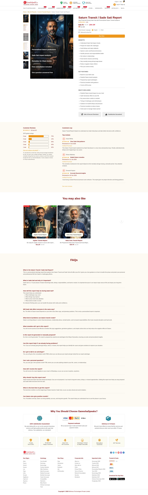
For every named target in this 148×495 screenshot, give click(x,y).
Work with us (78, 465)
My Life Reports (32, 12)
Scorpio (25, 475)
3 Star (24, 141)
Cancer (25, 467)
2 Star (24, 144)
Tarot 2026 (94, 471)
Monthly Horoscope (45, 475)
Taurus (24, 463)
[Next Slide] (121, 221)
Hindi (102, 30)
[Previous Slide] (26, 221)
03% (52, 144)
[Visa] (117, 471)
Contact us (77, 463)
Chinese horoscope (45, 484)
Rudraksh (60, 467)
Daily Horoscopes (44, 471)
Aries (24, 461)
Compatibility (43, 479)
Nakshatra (42, 481)
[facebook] (111, 453)
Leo (24, 469)
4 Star (24, 139)
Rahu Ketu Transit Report (74, 240)
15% (52, 139)
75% (52, 136)
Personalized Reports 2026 (98, 469)
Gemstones (60, 463)
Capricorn (25, 479)
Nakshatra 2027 (96, 477)
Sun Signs (26, 458)
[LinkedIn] (124, 453)
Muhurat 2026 (95, 465)
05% (52, 141)
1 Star (24, 147)
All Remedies (61, 471)
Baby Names (43, 482)
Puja (59, 461)
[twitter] (114, 453)
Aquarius (25, 481)
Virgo (24, 471)
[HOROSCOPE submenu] (102, 8)
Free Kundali (43, 461)
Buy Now (101, 36)
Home (24, 12)
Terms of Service (79, 471)
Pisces (24, 482)
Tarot (41, 486)
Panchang (42, 463)
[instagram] (121, 453)
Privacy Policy (78, 469)
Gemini (25, 465)
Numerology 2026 (96, 473)
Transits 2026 (95, 463)
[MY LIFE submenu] (86, 8)
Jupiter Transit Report (40, 240)
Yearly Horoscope (44, 477)
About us (77, 461)
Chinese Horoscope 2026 (98, 479)
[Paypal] (117, 467)
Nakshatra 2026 (96, 475)
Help (121, 1)
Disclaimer (77, 477)
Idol (58, 469)
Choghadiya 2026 (96, 481)
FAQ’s (76, 467)
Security (77, 475)
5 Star (24, 136)
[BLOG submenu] (124, 8)
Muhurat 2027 (95, 467)
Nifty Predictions (44, 469)
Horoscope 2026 (96, 461)
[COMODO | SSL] (117, 461)
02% (52, 147)
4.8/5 (87, 22)
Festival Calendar (44, 467)
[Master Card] (117, 464)
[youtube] (118, 453)
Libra (24, 473)
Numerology (43, 465)
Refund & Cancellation (80, 473)
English (116, 1)
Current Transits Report (44, 12)
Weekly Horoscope (44, 473)
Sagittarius (25, 477)
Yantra (59, 465)
